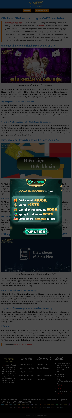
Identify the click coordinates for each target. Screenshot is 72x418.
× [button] (59, 182)
